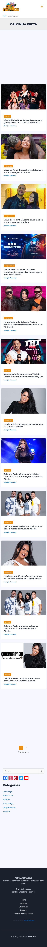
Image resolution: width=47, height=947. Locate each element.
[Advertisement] (23, 54)
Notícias (7, 470)
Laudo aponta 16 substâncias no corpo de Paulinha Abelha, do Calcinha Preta (23, 577)
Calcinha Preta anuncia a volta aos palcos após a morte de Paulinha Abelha (21, 628)
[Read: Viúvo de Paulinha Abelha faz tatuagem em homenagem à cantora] (23, 147)
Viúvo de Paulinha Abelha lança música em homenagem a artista (23, 221)
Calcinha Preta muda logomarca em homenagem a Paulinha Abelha (22, 679)
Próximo (23, 752)
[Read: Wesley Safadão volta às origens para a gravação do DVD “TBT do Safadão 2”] (23, 97)
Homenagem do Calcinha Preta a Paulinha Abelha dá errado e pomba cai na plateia (23, 324)
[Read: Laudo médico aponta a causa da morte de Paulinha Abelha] (23, 401)
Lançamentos (9, 216)
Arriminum (29, 920)
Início (4, 16)
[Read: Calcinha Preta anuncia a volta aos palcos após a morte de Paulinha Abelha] (23, 603)
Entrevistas (8, 796)
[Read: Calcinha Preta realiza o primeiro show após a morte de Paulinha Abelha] (23, 503)
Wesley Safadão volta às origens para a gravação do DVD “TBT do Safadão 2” (23, 121)
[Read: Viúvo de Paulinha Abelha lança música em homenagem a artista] (23, 197)
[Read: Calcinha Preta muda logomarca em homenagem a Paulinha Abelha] (23, 655)
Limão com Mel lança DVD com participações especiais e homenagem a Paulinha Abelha (23, 272)
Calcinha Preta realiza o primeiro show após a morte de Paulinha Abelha (23, 527)
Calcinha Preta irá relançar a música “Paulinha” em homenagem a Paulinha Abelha (23, 476)
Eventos (7, 116)
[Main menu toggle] (42, 6)
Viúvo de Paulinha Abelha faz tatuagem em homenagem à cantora (23, 171)
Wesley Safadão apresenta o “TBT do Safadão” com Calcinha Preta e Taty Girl (23, 375)
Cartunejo (7, 792)
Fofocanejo (8, 166)
